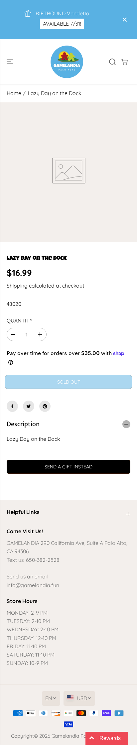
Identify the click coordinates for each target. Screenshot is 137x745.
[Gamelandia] (66, 61)
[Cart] (124, 62)
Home (14, 93)
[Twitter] (28, 406)
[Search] (112, 62)
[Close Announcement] (124, 19)
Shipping (17, 285)
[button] (11, 61)
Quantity (20, 320)
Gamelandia (65, 736)
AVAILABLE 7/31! (62, 23)
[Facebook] (12, 406)
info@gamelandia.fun (33, 585)
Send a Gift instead (68, 467)
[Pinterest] (45, 406)
